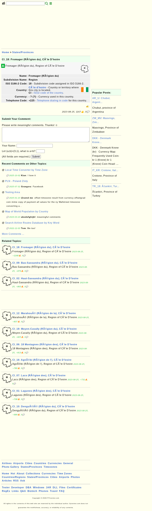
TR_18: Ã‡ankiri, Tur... (105, 186)
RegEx (6, 491)
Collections (33, 473)
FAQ (61, 491)
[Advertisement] (45, 28)
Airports (18, 463)
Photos (75, 477)
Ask (22, 480)
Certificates (74, 487)
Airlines (7, 463)
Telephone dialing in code (52, 100)
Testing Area (12, 192)
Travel (54, 491)
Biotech (32, 491)
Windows (38, 487)
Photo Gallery (10, 467)
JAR (48, 487)
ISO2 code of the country (48, 93)
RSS (16, 480)
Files (62, 487)
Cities (28, 463)
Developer (17, 487)
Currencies (55, 463)
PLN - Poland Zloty (16, 181)
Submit (36, 156)
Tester (6, 487)
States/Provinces (23, 52)
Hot (13, 473)
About (20, 473)
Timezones (50, 467)
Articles (7, 480)
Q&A (23, 491)
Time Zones (64, 473)
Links (15, 491)
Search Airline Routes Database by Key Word (32, 223)
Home (5, 52)
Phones (43, 491)
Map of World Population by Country (26, 211)
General (68, 463)
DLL (55, 487)
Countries (40, 463)
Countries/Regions (14, 477)
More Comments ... (13, 234)
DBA (28, 487)
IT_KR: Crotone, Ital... (105, 170)
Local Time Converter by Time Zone (26, 170)
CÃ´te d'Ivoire (37, 87)
